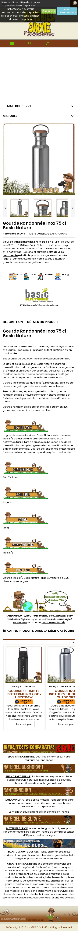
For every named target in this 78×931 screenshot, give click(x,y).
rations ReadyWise (62, 897)
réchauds (45, 615)
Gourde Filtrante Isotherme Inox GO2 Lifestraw (23, 694)
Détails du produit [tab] (42, 322)
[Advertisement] (39, 74)
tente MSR (56, 858)
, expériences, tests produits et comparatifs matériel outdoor (36, 853)
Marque (34, 233)
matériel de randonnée (39, 760)
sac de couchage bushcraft (45, 783)
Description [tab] (13, 322)
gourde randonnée (53, 622)
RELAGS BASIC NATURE (53, 233)
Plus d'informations (67, 11)
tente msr (54, 877)
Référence (9, 233)
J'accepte (48, 11)
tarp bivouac (47, 806)
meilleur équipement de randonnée (34, 812)
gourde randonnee (17, 884)
